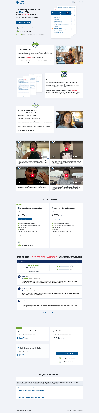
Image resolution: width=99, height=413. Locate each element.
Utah (68, 2)
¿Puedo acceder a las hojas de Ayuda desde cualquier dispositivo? (31, 390)
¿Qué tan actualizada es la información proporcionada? (29, 387)
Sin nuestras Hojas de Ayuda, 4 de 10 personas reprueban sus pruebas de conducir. (62, 82)
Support (75, 410)
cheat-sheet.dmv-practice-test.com (26, 410)
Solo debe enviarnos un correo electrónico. (26, 130)
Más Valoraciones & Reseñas (49, 313)
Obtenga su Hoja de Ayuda (23, 22)
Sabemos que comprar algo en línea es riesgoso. (27, 115)
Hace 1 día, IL (28, 276)
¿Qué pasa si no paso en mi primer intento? (26, 393)
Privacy (73, 410)
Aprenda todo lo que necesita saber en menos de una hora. (29, 59)
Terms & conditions (80, 410)
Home (68, 410)
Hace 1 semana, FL (27, 300)
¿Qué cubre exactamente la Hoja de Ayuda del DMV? (28, 379)
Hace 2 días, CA (28, 288)
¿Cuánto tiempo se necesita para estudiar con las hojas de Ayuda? (31, 397)
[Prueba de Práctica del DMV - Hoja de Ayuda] (20, 2)
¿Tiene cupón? (55, 348)
